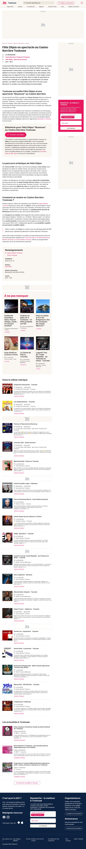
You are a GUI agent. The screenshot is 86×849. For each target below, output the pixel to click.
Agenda (41, 6)
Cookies (28, 839)
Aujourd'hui (10, 6)
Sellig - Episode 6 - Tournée (24, 533)
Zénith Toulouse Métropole (23, 562)
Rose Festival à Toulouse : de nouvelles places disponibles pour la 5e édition (31, 746)
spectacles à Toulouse (44, 119)
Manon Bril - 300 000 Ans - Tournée (26, 684)
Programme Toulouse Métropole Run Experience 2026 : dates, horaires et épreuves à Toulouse (32, 764)
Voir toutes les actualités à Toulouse (27, 783)
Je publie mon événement (74, 813)
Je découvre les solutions (74, 828)
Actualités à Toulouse (19, 740)
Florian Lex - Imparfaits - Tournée (26, 631)
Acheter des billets (16, 135)
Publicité (80, 839)
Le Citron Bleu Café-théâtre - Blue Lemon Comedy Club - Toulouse (30, 429)
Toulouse (12, 3)
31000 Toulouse (12, 255)
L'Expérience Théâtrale (22, 701)
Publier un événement (66, 3)
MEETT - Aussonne (20, 733)
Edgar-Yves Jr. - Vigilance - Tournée (26, 609)
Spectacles (21, 43)
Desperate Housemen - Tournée (25, 384)
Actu (62, 6)
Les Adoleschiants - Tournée (24, 401)
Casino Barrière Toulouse (13, 57)
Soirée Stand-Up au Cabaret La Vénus (28, 516)
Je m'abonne (71, 128)
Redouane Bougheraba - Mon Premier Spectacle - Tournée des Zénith (32, 666)
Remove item (73, 117)
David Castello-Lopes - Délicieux (26, 483)
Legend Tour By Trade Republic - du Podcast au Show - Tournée (31, 556)
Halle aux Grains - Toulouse (23, 504)
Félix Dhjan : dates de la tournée (16, 59)
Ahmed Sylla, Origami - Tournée (25, 592)
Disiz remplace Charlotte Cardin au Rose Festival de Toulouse (32, 727)
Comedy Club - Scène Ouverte (25, 442)
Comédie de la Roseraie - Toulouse (25, 389)
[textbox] (75, 117)
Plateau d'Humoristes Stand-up (25, 424)
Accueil (4, 43)
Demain (20, 6)
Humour (27, 43)
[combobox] (71, 116)
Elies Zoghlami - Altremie (23, 574)
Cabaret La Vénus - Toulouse (23, 521)
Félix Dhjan (8, 266)
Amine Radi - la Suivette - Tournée (26, 648)
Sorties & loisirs (52, 6)
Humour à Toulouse (19, 396)
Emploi (76, 839)
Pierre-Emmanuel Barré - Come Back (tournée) (31, 499)
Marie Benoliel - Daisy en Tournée (26, 461)
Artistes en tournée (73, 6)
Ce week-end (31, 6)
